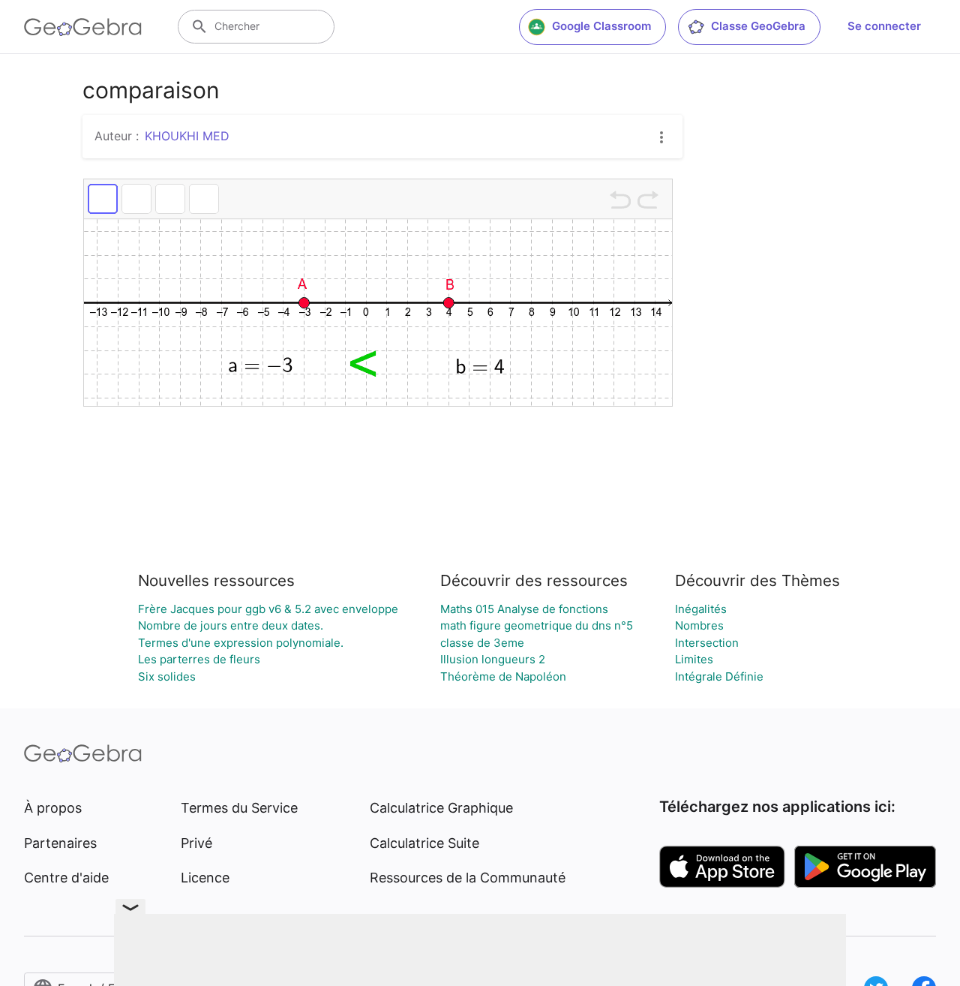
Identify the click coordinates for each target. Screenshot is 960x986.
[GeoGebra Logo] (83, 27)
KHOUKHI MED (187, 135)
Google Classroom (601, 26)
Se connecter (884, 26)
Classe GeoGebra (758, 26)
